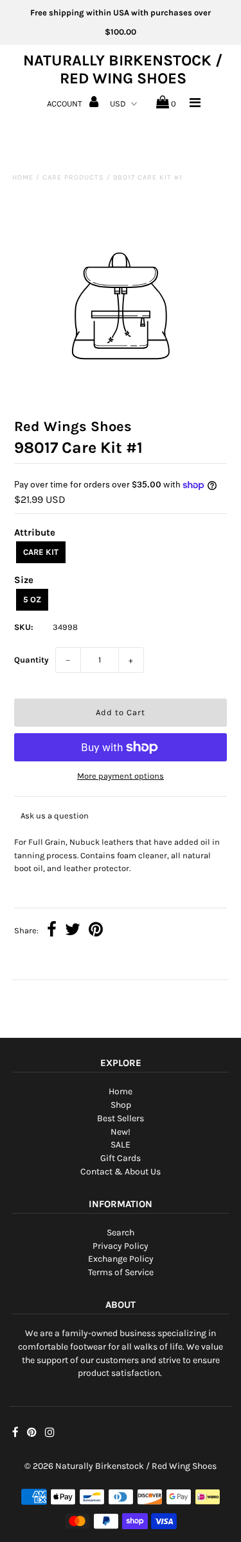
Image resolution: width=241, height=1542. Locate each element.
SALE (120, 1144)
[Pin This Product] (96, 931)
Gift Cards (120, 1158)
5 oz (32, 599)
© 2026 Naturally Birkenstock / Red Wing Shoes (120, 1466)
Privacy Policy (120, 1246)
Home (22, 177)
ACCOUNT (65, 103)
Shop (121, 1104)
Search (120, 1232)
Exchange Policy (121, 1258)
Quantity (31, 660)
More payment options (120, 776)
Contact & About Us (120, 1171)
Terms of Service (121, 1272)
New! (120, 1131)
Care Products (73, 177)
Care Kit (40, 552)
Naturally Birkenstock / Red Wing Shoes (122, 69)
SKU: (23, 627)
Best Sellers (120, 1118)
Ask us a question (55, 815)
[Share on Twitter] (72, 931)
